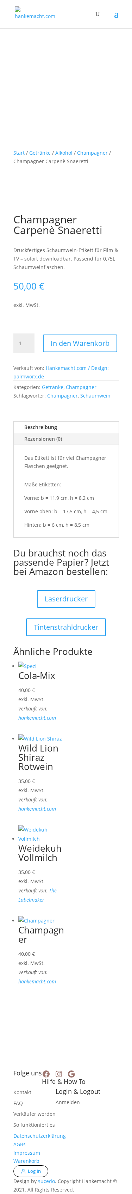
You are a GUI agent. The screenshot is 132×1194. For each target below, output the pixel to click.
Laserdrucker (66, 599)
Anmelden (68, 1102)
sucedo (46, 1181)
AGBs (19, 1144)
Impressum (26, 1152)
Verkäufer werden (34, 1113)
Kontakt (22, 1092)
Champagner (92, 152)
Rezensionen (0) (43, 438)
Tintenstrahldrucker (66, 627)
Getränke (40, 152)
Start (19, 152)
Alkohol (64, 152)
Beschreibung (40, 427)
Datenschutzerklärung (39, 1135)
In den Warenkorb (80, 343)
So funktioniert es (34, 1124)
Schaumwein (95, 395)
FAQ (18, 1103)
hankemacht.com (37, 717)
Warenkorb (26, 1161)
